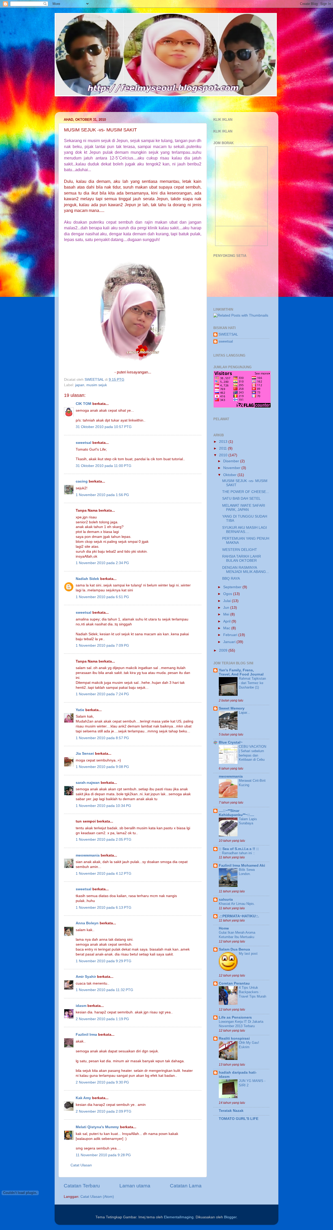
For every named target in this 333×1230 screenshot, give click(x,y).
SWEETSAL (228, 334)
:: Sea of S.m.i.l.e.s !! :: (239, 849)
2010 (223, 455)
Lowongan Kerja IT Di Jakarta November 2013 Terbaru (241, 1024)
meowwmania (88, 855)
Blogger (230, 1217)
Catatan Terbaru (82, 1185)
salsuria (226, 899)
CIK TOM (83, 404)
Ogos (228, 594)
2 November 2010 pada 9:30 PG (102, 1082)
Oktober (230, 475)
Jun (226, 608)
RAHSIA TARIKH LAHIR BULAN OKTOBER (241, 558)
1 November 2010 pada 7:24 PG (102, 694)
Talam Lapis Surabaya (248, 821)
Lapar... (244, 712)
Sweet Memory (232, 708)
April (227, 621)
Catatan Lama (186, 1185)
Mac (227, 628)
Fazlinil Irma (86, 1035)
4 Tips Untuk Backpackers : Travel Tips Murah (252, 992)
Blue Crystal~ (230, 742)
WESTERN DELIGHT (239, 550)
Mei (226, 614)
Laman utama (134, 1185)
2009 (223, 650)
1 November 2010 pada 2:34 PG (102, 563)
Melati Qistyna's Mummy (97, 1127)
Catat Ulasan (81, 1165)
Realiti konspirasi (234, 1038)
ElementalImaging (179, 1217)
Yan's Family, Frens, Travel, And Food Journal (241, 672)
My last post (248, 953)
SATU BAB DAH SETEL (241, 498)
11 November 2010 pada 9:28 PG (103, 1155)
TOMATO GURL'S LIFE (238, 1119)
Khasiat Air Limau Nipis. (237, 904)
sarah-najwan (88, 783)
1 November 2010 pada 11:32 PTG (104, 990)
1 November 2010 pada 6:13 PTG (103, 908)
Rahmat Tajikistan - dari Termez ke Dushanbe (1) (252, 683)
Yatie (80, 710)
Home (224, 928)
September (232, 587)
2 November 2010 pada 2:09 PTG (103, 1111)
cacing (82, 481)
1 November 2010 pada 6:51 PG (102, 597)
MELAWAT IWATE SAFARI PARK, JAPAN (243, 508)
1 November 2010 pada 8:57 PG (102, 738)
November (232, 468)
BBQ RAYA (231, 578)
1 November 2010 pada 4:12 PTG (103, 873)
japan (79, 385)
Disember (231, 461)
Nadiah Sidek (87, 579)
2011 (223, 448)
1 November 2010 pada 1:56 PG (102, 495)
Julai (227, 601)
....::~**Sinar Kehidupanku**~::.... (236, 813)
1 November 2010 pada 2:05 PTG (103, 839)
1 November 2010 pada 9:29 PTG (103, 961)
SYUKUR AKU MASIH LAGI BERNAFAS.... (244, 530)
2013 (223, 442)
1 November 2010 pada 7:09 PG (102, 645)
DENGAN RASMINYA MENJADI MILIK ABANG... (245, 570)
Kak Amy (84, 1098)
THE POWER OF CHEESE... (245, 492)
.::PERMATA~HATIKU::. (239, 916)
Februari (230, 635)
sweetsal (83, 443)
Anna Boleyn (87, 923)
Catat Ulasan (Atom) (97, 1197)
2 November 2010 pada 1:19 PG (102, 1019)
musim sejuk (96, 385)
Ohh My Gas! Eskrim (249, 1045)
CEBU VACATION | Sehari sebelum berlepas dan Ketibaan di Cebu (252, 753)
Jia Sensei (85, 754)
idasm (81, 1006)
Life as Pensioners (235, 1017)
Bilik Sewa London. (247, 872)
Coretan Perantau (234, 983)
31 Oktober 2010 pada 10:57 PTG (104, 427)
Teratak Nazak (231, 1111)
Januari (229, 642)
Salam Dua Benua (234, 949)
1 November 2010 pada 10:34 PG (103, 806)
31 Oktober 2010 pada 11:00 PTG (103, 466)
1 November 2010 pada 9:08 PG (102, 767)
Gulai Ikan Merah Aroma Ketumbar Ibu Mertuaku (237, 935)
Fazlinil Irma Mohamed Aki (242, 865)
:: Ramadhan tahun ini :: (237, 853)
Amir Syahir (86, 977)
